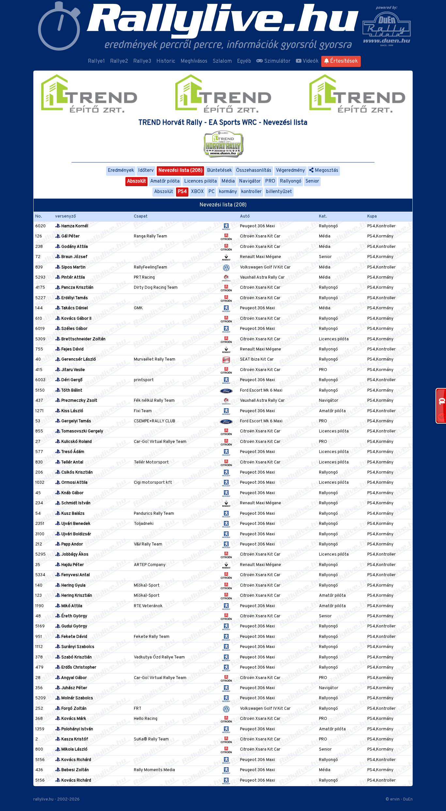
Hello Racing (145, 719)
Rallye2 (119, 61)
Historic (165, 61)
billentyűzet (279, 192)
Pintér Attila (72, 277)
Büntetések (219, 171)
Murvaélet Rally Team (154, 359)
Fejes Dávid (72, 349)
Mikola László (74, 749)
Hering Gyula (73, 585)
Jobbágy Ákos (74, 554)
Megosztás (325, 171)
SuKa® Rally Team (151, 739)
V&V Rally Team (148, 544)
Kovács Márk (73, 719)
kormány (228, 192)
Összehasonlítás (253, 171)
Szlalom (222, 61)
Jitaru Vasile (72, 370)
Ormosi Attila (74, 482)
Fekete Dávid (73, 637)
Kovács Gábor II (75, 318)
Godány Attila (74, 247)
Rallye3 (142, 61)
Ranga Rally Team (150, 236)
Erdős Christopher (78, 667)
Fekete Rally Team (151, 637)
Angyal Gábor (73, 678)
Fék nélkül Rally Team (154, 400)
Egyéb (244, 61)
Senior (312, 181)
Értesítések (343, 61)
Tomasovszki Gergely (81, 431)
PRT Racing (144, 277)
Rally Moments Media (154, 770)
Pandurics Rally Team (154, 513)
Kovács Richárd (75, 760)
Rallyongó (290, 181)
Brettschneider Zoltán (82, 339)
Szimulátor (277, 61)
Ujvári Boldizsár (75, 534)
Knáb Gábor (72, 493)
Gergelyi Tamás (75, 421)
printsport (144, 380)
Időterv (146, 171)
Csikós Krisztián (76, 472)
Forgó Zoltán (73, 708)
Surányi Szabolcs (77, 647)
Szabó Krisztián (76, 657)
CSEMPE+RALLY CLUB (154, 421)
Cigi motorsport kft (153, 482)
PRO (270, 181)
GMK (138, 308)
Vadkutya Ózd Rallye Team (159, 657)
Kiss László (71, 411)
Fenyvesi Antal (75, 575)
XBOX (197, 192)
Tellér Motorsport (151, 462)
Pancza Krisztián (76, 287)
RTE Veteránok (148, 606)
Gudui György (73, 626)
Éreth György (73, 616)
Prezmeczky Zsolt (78, 400)
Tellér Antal (71, 462)
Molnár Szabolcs (76, 698)
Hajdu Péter (72, 565)
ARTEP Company (150, 565)
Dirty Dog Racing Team (156, 287)
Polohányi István (76, 729)
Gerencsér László (78, 359)
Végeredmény (290, 171)
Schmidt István (75, 503)
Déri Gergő (71, 380)
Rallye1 (96, 61)
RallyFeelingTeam (150, 267)
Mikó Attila (71, 606)
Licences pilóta (200, 181)
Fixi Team (143, 411)
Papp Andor (71, 544)
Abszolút (136, 181)
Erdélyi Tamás (74, 298)
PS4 (182, 192)
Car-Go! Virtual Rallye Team (160, 442)
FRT (137, 708)
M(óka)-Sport (147, 585)
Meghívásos (194, 61)
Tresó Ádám (72, 452)
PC (211, 192)
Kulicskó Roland (76, 442)
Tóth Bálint (71, 390)
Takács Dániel (74, 308)
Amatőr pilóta (165, 181)
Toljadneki (143, 524)
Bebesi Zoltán (74, 770)
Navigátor (250, 181)
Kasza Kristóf (74, 739)
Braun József (74, 257)
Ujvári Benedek (75, 524)
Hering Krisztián (76, 595)
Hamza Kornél (74, 226)
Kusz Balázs (72, 513)
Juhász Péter (73, 688)
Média (228, 181)
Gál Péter (70, 236)
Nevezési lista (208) (180, 171)
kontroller (251, 192)
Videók (310, 61)
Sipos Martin (73, 267)
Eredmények (121, 171)
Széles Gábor (74, 329)
